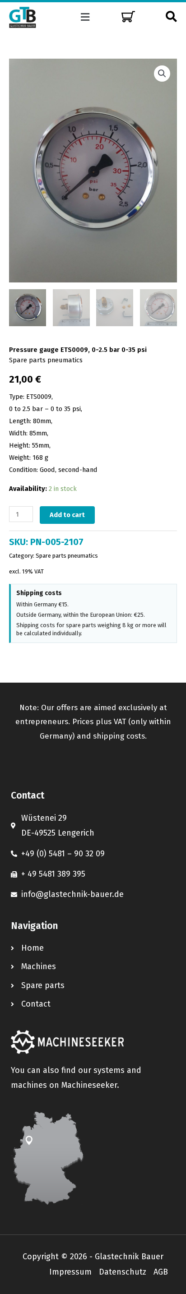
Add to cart (67, 515)
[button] (85, 17)
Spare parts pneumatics (46, 360)
